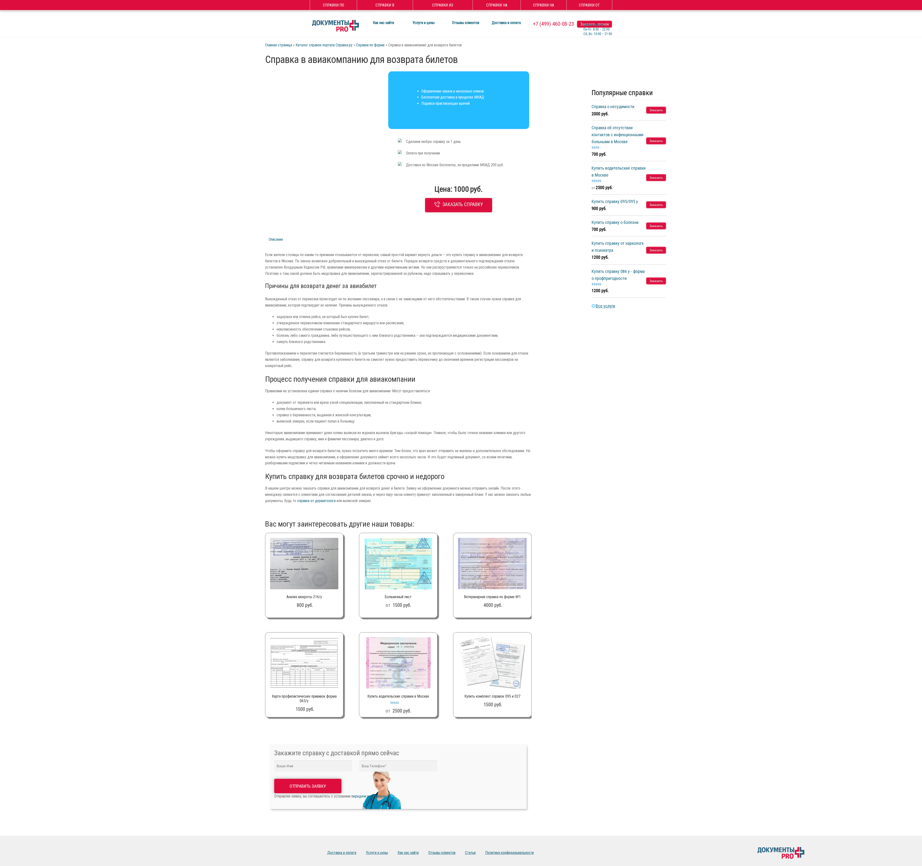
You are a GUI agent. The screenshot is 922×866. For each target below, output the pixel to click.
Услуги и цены (423, 22)
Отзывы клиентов (465, 22)
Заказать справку (463, 204)
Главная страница (278, 45)
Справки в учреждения (384, 6)
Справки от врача (589, 6)
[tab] (284, 239)
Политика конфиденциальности (509, 852)
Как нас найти (383, 22)
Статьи (470, 852)
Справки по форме (333, 6)
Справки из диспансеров (442, 6)
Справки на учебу (543, 6)
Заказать (656, 110)
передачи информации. (369, 796)
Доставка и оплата (506, 22)
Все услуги (605, 305)
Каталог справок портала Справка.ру (324, 45)
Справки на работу (496, 6)
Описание (276, 239)
